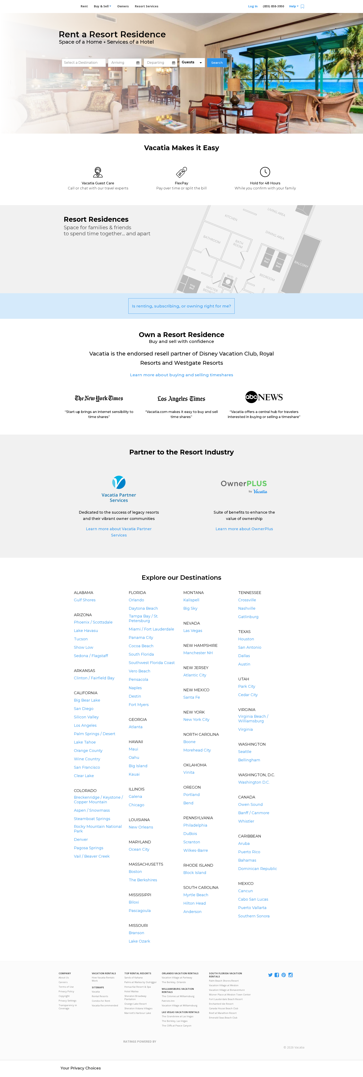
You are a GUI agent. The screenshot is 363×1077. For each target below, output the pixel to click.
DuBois (190, 833)
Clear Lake (84, 776)
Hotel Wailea (131, 991)
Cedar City (248, 695)
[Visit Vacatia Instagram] (290, 975)
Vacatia (96, 991)
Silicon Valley (86, 717)
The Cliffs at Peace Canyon (176, 1025)
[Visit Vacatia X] (270, 975)
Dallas (244, 656)
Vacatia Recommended (105, 1005)
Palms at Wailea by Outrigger (140, 982)
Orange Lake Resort (135, 1003)
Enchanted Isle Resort (221, 1003)
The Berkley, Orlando (174, 982)
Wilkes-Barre (195, 850)
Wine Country (87, 759)
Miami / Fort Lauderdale (151, 629)
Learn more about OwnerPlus (244, 529)
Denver (81, 839)
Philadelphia (195, 825)
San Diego (83, 708)
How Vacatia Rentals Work (103, 979)
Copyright (64, 996)
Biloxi (134, 902)
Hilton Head (194, 903)
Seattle (244, 751)
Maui (133, 749)
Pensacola (138, 679)
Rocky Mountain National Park (98, 828)
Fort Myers (139, 704)
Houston (246, 639)
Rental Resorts (100, 996)
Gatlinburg (248, 617)
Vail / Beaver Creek (92, 856)
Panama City (141, 637)
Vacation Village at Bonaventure (227, 989)
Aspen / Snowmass (92, 810)
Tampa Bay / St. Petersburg (143, 618)
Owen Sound (250, 804)
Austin (244, 664)
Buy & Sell (101, 6)
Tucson (81, 639)
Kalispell (191, 600)
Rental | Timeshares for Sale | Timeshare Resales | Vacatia (294, 1041)
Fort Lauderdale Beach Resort (226, 999)
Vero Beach (139, 671)
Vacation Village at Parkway (177, 977)
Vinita (189, 772)
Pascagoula (140, 910)
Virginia (245, 729)
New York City (196, 719)
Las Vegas (192, 630)
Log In (253, 6)
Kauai (134, 774)
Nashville (246, 608)
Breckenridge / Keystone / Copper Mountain (98, 799)
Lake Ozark (139, 941)
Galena (135, 796)
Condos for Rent (101, 1000)
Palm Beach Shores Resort (224, 980)
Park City (246, 686)
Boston (135, 871)
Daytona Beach (143, 608)
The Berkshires (143, 880)
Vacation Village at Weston (223, 985)
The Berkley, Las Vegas (174, 1020)
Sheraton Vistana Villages (138, 1008)
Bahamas (247, 860)
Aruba (244, 843)
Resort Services (146, 6)
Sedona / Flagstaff (91, 656)
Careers (63, 982)
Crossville (247, 600)
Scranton (191, 842)
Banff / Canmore (253, 813)
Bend (188, 803)
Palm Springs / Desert (94, 734)
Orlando (136, 600)
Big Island (138, 766)
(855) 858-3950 (273, 6)
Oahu (134, 757)
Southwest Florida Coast (152, 662)
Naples (135, 688)
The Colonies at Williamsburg (178, 996)
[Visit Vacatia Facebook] (277, 975)
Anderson (192, 911)
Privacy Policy (66, 991)
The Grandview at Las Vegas (177, 1016)
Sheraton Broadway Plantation (135, 997)
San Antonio (249, 647)
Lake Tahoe (85, 742)
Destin (135, 696)
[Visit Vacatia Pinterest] (284, 975)
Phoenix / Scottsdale (93, 622)
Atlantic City (194, 675)
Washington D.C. (254, 782)
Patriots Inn (168, 1000)
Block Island (194, 872)
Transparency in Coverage (68, 1007)
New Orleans (141, 827)
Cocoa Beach (141, 646)
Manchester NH (198, 653)
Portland (191, 794)
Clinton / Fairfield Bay (94, 678)
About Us (64, 977)
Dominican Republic (257, 868)
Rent (84, 6)
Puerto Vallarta (252, 907)
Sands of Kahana (133, 977)
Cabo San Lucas (253, 899)
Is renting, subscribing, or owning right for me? (181, 306)
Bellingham (249, 760)
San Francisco (87, 767)
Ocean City (139, 849)
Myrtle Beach (195, 895)
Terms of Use (66, 986)
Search (217, 63)
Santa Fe (191, 697)
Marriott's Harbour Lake (137, 1012)
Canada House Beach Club (223, 1008)
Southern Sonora (254, 916)
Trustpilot (176, 1044)
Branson (136, 933)
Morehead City (197, 750)
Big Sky (190, 608)
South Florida (141, 654)
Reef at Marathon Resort (223, 1012)
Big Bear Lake (87, 700)
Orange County (88, 750)
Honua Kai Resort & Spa (137, 986)
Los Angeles (85, 725)
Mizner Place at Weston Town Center (230, 994)
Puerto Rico (249, 852)
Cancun (245, 891)
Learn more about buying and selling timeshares (181, 374)
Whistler (246, 821)
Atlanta (136, 727)
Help (293, 6)
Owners (123, 6)
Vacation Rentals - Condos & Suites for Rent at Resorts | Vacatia (67, 5)
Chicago (136, 805)
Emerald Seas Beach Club (223, 1017)
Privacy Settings (67, 1000)
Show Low (83, 647)
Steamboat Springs (92, 819)
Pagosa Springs (88, 848)
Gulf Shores (85, 600)
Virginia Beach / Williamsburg (253, 718)
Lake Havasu (86, 630)
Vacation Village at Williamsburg (179, 1005)
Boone (189, 742)
